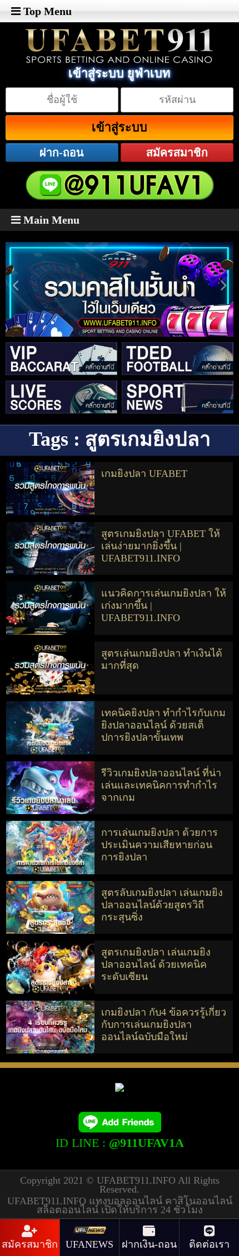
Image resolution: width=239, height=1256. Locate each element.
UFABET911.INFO (137, 1180)
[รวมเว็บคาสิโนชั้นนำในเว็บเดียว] (119, 297)
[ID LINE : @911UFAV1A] (119, 1121)
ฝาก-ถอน (61, 152)
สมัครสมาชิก (177, 152)
